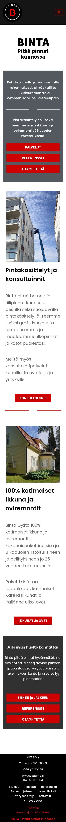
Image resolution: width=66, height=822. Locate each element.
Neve (19, 812)
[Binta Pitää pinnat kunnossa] (13, 12)
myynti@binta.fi (33, 776)
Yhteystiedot (33, 801)
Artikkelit (45, 796)
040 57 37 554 (33, 780)
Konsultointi (47, 791)
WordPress (42, 812)
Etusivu (14, 787)
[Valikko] (59, 12)
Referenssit (49, 787)
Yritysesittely (24, 796)
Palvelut (30, 787)
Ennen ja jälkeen (21, 791)
